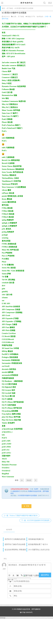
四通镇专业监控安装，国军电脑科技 (28, 609)
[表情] (9, 575)
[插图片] (17, 575)
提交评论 (45, 575)
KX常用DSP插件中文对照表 (14, 13)
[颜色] (13, 575)
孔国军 (36, 489)
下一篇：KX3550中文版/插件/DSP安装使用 (35, 520)
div (22, 480)
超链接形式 (16, 491)
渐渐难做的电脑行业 (36, 539)
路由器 (29, 480)
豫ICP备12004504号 (26, 612)
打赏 (26, 506)
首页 (3, 8)
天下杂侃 (10, 8)
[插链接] (22, 575)
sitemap (2, 618)
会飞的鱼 (26, 2)
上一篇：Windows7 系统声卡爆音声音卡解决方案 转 (20, 515)
